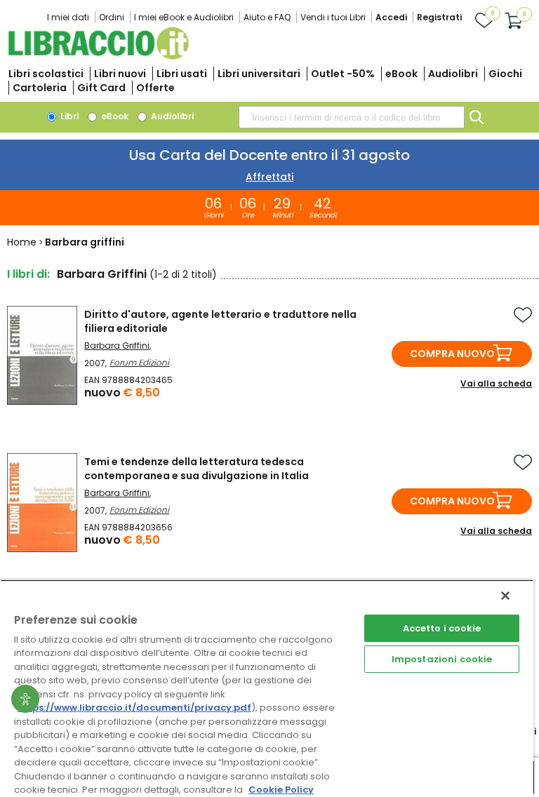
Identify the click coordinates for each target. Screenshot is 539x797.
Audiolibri (453, 74)
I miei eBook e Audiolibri (184, 17)
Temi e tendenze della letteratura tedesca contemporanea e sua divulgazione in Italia (196, 469)
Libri (68, 116)
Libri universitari (259, 74)
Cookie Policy (281, 789)
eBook (401, 74)
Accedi (391, 17)
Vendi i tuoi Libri (333, 17)
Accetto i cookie (442, 628)
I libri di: (28, 274)
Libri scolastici (46, 74)
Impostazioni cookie (442, 659)
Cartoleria (40, 88)
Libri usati (182, 74)
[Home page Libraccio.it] (98, 56)
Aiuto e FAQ (267, 17)
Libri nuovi (120, 74)
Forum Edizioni (139, 362)
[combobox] (352, 117)
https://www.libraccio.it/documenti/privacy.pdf (134, 707)
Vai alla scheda (496, 383)
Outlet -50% (343, 74)
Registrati (439, 17)
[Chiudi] (505, 595)
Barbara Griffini (116, 345)
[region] (266, 688)
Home (21, 242)
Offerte (155, 88)
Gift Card (101, 88)
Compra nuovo (452, 354)
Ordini (111, 17)
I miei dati (68, 17)
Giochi (505, 74)
